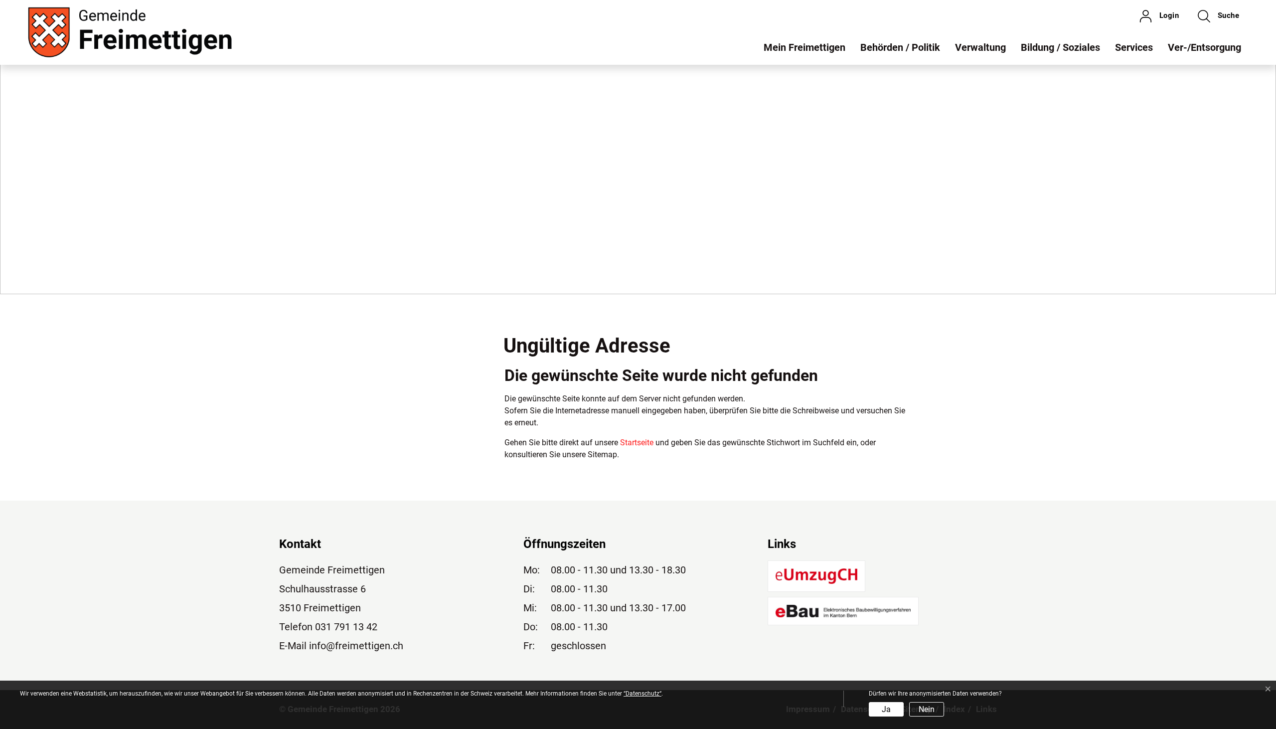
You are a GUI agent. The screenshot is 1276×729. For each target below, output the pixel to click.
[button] (1218, 16)
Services (1134, 47)
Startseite (636, 442)
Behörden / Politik (900, 47)
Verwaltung (980, 47)
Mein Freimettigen (804, 47)
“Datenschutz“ (642, 693)
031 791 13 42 (346, 627)
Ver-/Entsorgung (1204, 47)
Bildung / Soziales (1060, 47)
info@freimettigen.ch (356, 646)
